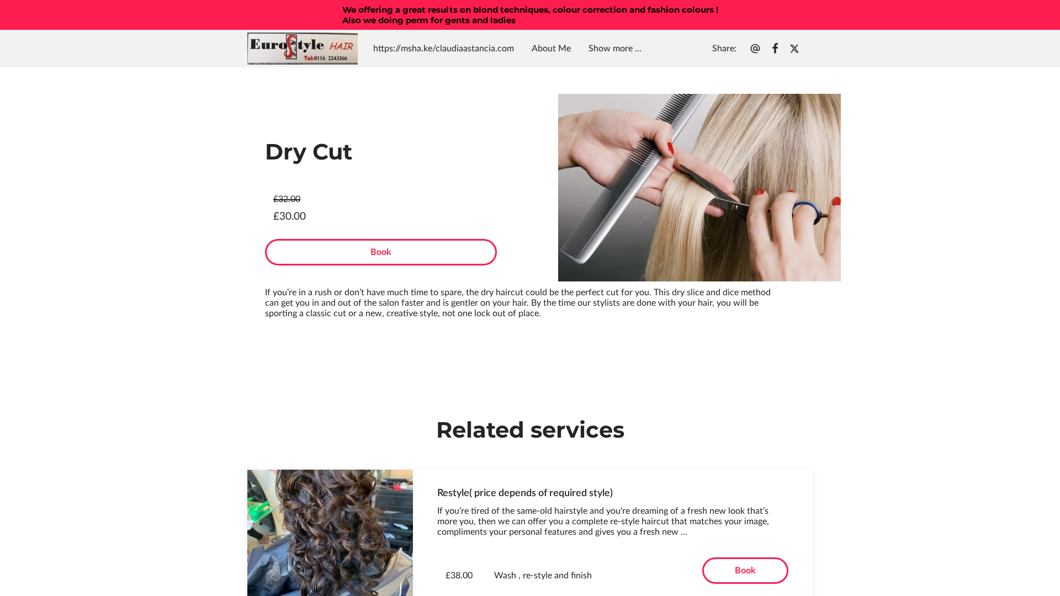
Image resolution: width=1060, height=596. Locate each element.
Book (380, 252)
